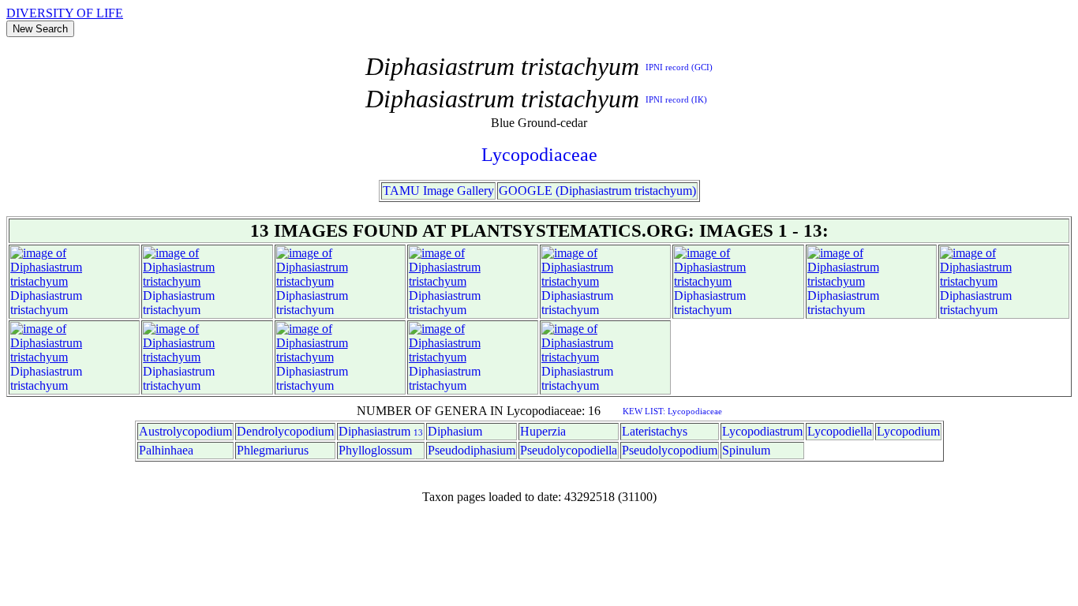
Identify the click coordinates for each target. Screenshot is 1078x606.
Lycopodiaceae (539, 154)
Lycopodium (908, 431)
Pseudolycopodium (669, 450)
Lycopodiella (839, 431)
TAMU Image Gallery (438, 190)
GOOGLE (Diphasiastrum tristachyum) (597, 190)
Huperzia (543, 431)
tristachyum (39, 309)
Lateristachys (654, 431)
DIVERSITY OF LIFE (64, 13)
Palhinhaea (166, 450)
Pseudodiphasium (471, 450)
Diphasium (455, 431)
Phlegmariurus (273, 450)
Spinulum (746, 450)
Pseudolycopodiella (568, 450)
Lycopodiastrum (762, 431)
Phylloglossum (375, 450)
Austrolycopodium (185, 431)
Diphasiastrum (46, 295)
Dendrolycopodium (285, 431)
